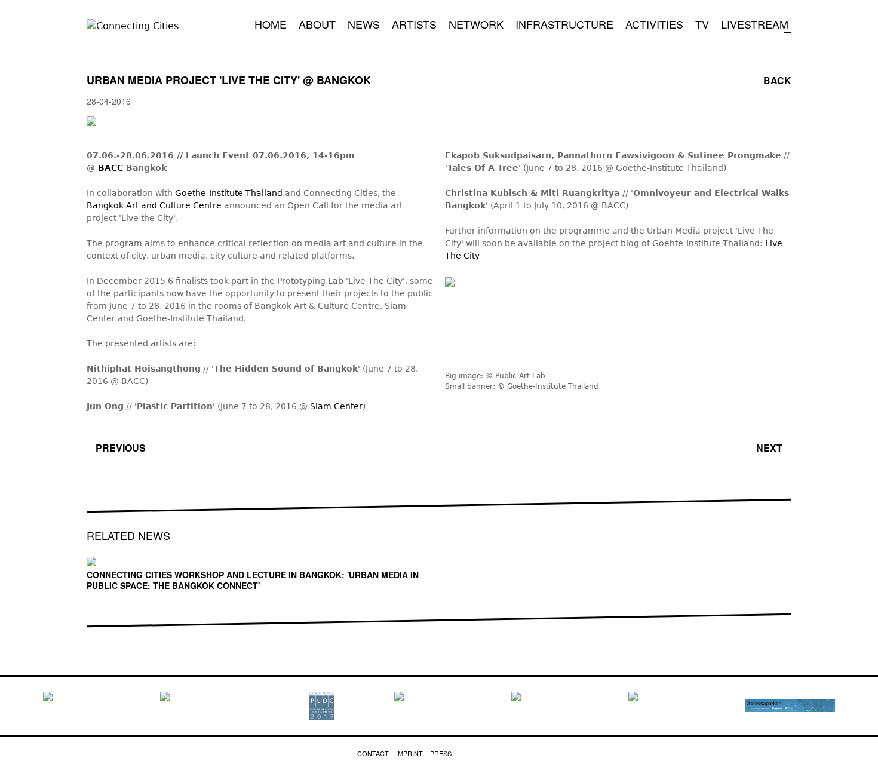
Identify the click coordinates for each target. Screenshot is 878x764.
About (317, 24)
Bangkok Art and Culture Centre (154, 205)
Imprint (409, 753)
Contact (373, 753)
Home (270, 24)
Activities (654, 24)
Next (769, 447)
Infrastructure (564, 24)
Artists (414, 24)
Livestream (754, 24)
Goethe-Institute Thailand (229, 193)
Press (441, 753)
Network (476, 24)
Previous (121, 447)
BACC (112, 168)
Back (777, 80)
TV (702, 24)
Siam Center (336, 406)
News (364, 24)
